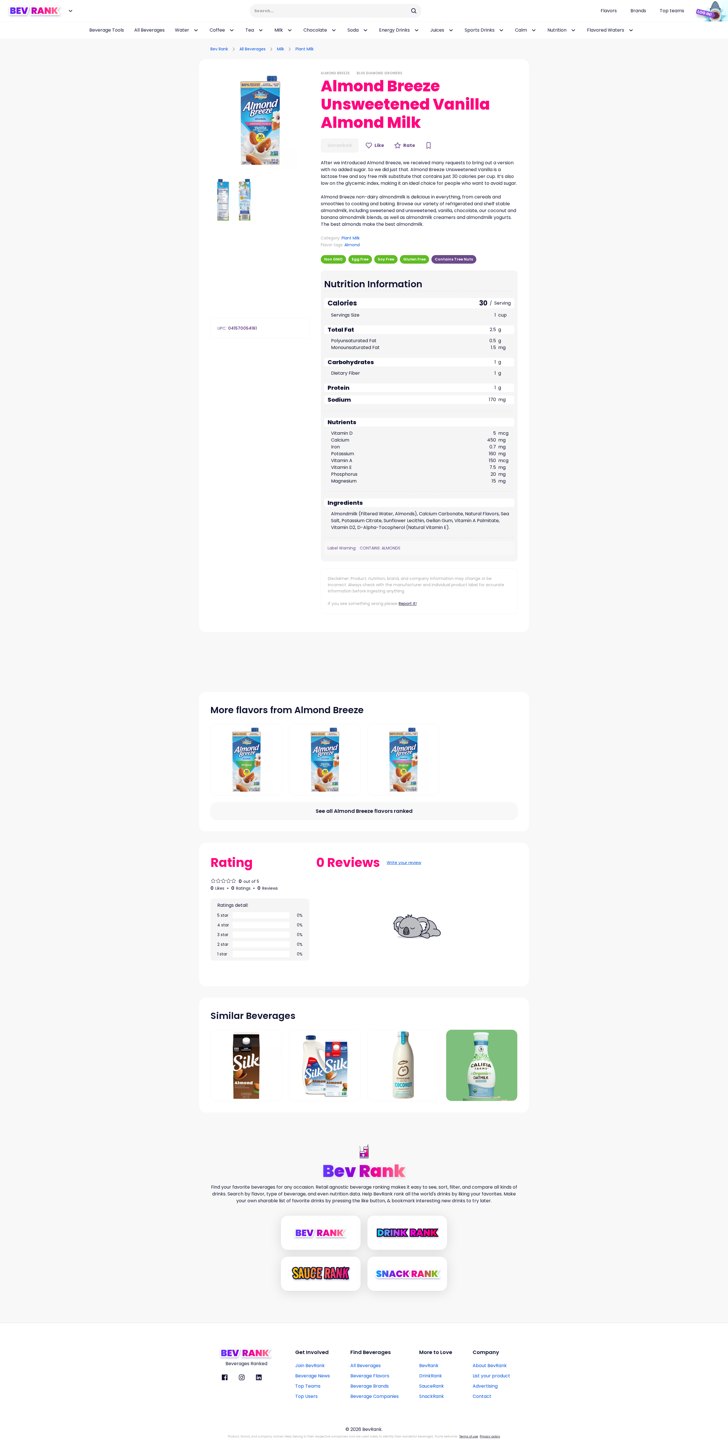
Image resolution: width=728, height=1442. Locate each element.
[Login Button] (709, 10)
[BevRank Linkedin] (258, 1377)
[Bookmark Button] (428, 145)
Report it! (408, 603)
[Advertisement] (462, 48)
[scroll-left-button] (8, 30)
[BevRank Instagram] (241, 1377)
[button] (259, 120)
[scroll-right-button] (715, 30)
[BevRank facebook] (224, 1377)
